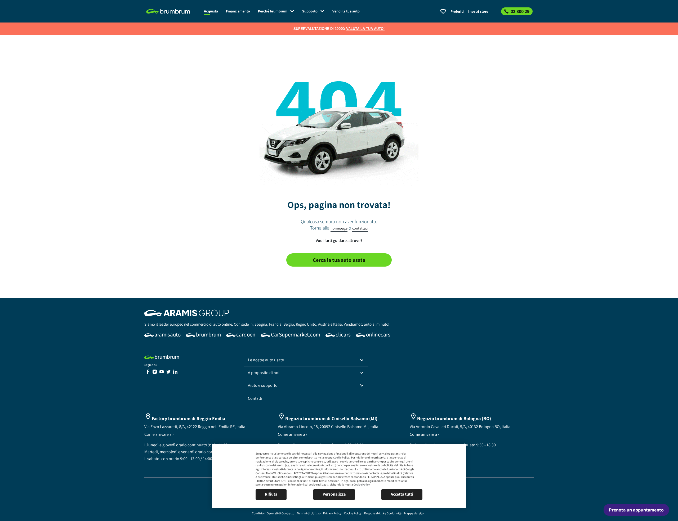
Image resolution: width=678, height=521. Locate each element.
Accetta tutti (402, 494)
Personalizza (334, 494)
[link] (172, 11)
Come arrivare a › (158, 434)
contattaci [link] (360, 228)
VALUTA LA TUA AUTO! (365, 29)
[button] (306, 360)
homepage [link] (339, 228)
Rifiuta (271, 494)
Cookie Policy (341, 457)
